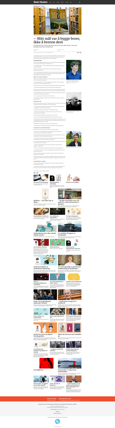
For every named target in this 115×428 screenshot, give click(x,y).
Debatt (58, 2)
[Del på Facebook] (77, 52)
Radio (50, 2)
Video (54, 2)
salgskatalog (63, 400)
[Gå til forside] (40, 2)
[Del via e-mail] (80, 52)
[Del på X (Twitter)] (79, 52)
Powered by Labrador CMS (57, 426)
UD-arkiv (66, 2)
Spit (70, 2)
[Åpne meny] (79, 2)
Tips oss (62, 2)
